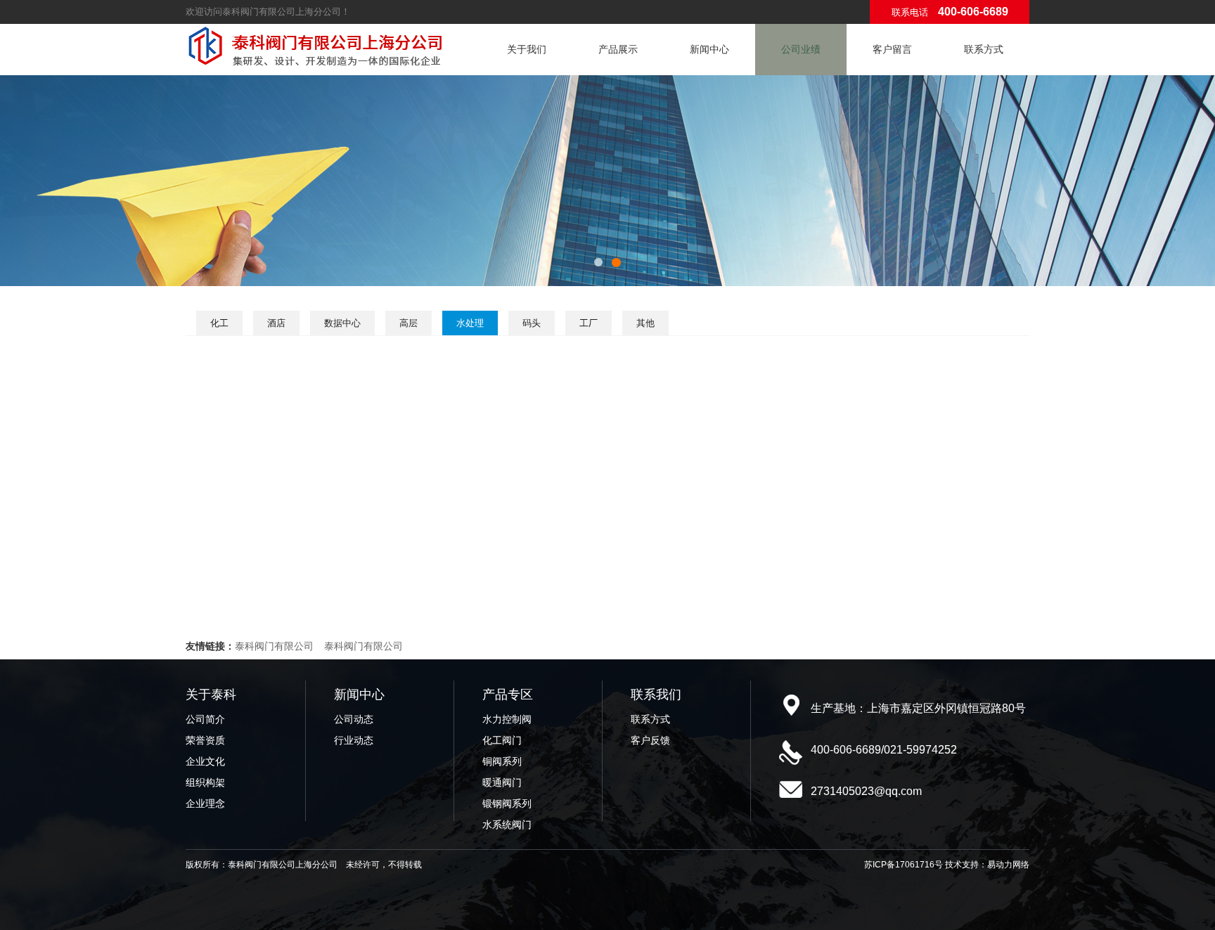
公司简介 (205, 719)
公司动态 (353, 719)
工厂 (588, 323)
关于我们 (526, 49)
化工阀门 (502, 740)
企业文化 (205, 761)
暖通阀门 (502, 782)
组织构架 (205, 782)
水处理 (470, 323)
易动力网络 (1008, 865)
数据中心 (342, 323)
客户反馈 (650, 740)
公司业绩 (801, 49)
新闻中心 (709, 49)
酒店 (276, 323)
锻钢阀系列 (507, 803)
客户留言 (892, 49)
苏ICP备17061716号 (903, 865)
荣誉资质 (205, 740)
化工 (219, 323)
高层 (408, 323)
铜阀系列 (502, 761)
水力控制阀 (507, 719)
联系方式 (983, 49)
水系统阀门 (507, 824)
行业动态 (353, 740)
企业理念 (205, 803)
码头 (531, 323)
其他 (645, 323)
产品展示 (618, 49)
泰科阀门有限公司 (274, 646)
